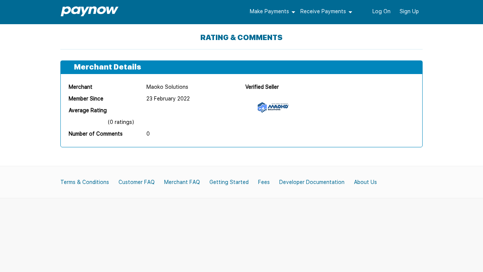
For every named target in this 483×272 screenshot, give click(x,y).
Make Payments (269, 11)
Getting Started (229, 182)
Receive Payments (323, 11)
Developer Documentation (312, 182)
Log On (381, 11)
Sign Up (409, 11)
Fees (264, 182)
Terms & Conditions (84, 182)
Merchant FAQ (182, 182)
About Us (365, 182)
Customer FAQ (136, 182)
